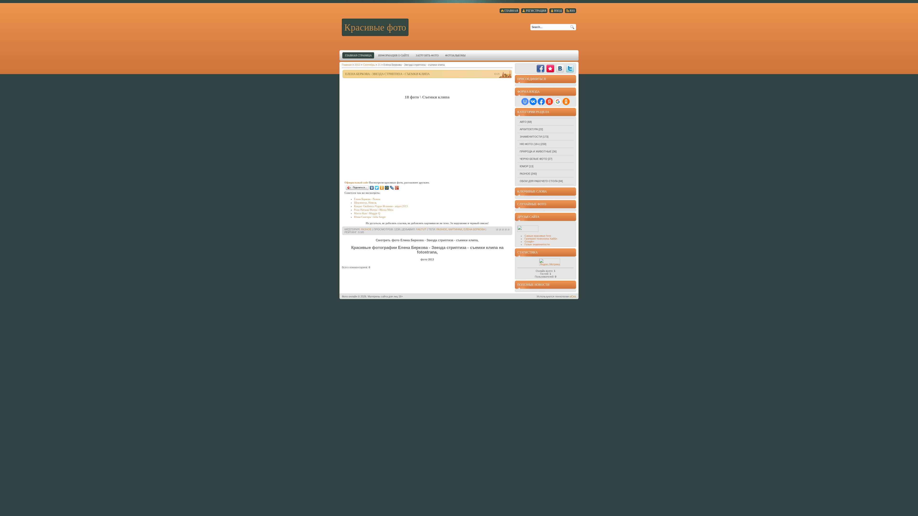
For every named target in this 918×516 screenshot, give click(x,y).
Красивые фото (375, 27)
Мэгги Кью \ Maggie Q (367, 213)
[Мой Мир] (386, 188)
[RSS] (521, 68)
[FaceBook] (540, 68)
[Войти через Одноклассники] (566, 101)
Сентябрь (369, 64)
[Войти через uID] (525, 101)
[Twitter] (376, 188)
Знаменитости (531, 136)
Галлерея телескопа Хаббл (541, 238)
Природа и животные (536, 151)
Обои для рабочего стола (539, 181)
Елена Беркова (474, 229)
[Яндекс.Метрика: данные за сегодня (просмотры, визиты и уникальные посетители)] (549, 262)
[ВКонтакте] (371, 188)
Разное (366, 229)
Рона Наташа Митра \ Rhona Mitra (373, 209)
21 (379, 64)
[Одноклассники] (381, 188)
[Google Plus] (396, 188)
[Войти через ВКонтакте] (533, 101)
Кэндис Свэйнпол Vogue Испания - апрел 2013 (381, 206)
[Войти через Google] (558, 101)
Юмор (524, 166)
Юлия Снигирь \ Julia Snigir (370, 216)
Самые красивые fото (538, 235)
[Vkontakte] (560, 68)
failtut (421, 229)
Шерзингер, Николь (365, 202)
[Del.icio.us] (531, 68)
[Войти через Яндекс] (549, 101)
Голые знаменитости (537, 244)
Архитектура (529, 129)
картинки (455, 229)
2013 (357, 64)
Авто (523, 121)
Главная (347, 64)
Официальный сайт (356, 182)
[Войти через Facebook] (541, 101)
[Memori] (550, 68)
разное (442, 229)
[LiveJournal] (391, 188)
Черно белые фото (533, 158)
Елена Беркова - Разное (367, 199)
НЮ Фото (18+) (530, 144)
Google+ (529, 241)
